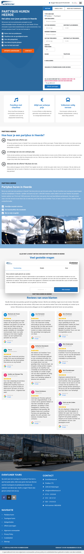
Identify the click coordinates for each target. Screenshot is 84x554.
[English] (75, 3)
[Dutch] (73, 3)
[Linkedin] (14, 497)
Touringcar (57, 16)
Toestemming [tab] (17, 268)
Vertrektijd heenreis (70, 25)
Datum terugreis (51, 38)
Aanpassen (41, 289)
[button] (80, 3)
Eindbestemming (50, 32)
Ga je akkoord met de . (60, 80)
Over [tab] (66, 268)
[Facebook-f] (4, 497)
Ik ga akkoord (50, 83)
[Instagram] (9, 497)
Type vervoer (49, 14)
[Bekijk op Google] (5, 314)
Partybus (49, 16)
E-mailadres (49, 60)
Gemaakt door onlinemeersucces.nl (69, 548)
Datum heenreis (50, 25)
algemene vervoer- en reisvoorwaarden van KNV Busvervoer (60, 80)
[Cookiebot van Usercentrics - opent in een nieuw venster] (70, 263)
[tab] (47, 9)
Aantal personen (48, 45)
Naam (47, 54)
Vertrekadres (49, 18)
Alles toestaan (66, 289)
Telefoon (66, 54)
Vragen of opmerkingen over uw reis (58, 67)
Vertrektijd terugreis (71, 38)
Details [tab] (42, 268)
